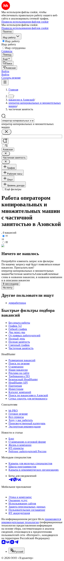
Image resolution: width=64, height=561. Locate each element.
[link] (7, 63)
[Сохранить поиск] (5, 141)
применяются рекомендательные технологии (31, 521)
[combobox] (17, 120)
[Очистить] (6, 132)
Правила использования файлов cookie (25, 28)
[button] (5, 71)
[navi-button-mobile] (5, 82)
